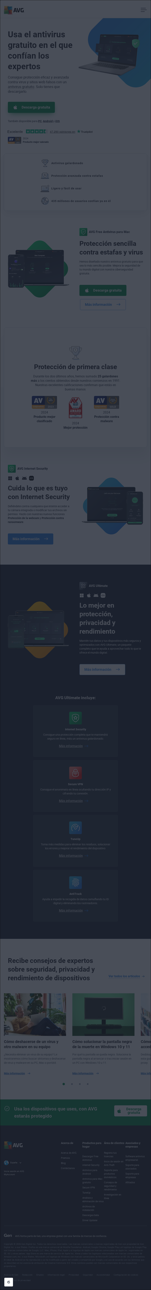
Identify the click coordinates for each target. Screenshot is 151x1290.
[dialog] (75, 645)
